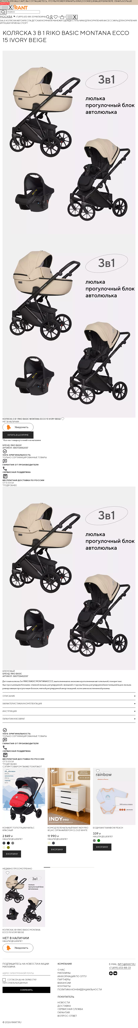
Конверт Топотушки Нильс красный (18, 829)
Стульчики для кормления (88, 20)
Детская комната (42, 20)
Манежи (57, 20)
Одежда (67, 20)
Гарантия (64, 1012)
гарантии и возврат (14, 718)
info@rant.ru (126, 964)
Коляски (11, 20)
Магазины (40, 17)
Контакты (64, 986)
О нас (61, 969)
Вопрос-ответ (67, 1015)
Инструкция (10, 711)
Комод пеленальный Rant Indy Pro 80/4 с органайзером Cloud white (68, 829)
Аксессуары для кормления (120, 20)
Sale (3, 20)
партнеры (64, 979)
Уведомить (21, 427)
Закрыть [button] (5, 3)
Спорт (24, 23)
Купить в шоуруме (18, 435)
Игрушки (5, 23)
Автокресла (24, 20)
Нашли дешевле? (12, 839)
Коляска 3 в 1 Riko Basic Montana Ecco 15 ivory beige (21, 931)
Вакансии (64, 983)
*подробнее (10, 485)
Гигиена (15, 23)
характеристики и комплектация (22, 703)
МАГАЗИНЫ (64, 973)
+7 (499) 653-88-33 (24, 17)
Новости (64, 1002)
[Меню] (72, 17)
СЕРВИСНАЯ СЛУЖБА (70, 1009)
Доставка (64, 1006)
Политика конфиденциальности (80, 989)
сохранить (26, 990)
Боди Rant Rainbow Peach (108, 828)
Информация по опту (72, 976)
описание (9, 696)
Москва (6, 16)
